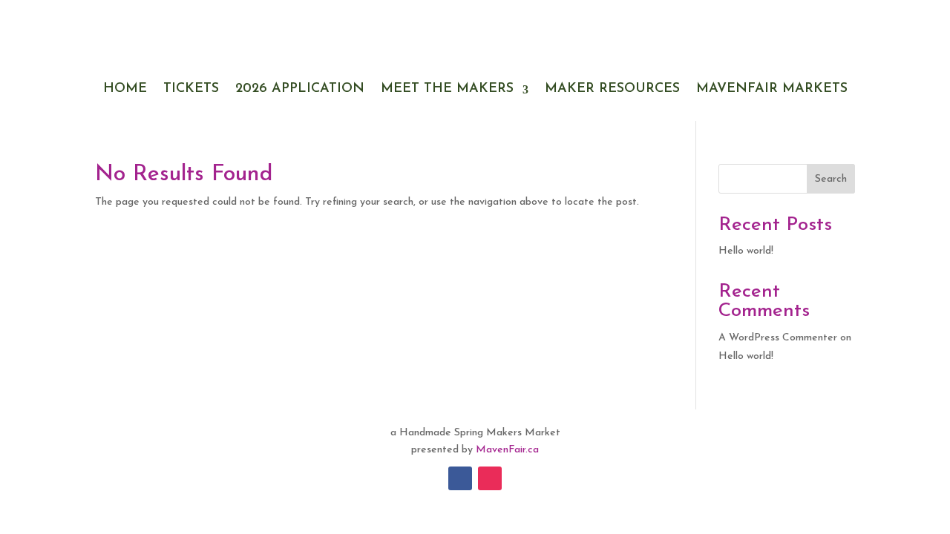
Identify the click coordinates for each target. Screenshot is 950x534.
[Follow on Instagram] (490, 478)
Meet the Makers (447, 89)
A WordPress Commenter (777, 337)
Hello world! (745, 251)
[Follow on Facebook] (460, 478)
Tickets (191, 89)
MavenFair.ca (507, 449)
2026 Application (299, 89)
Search (831, 179)
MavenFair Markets (772, 89)
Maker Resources (612, 89)
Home (125, 89)
